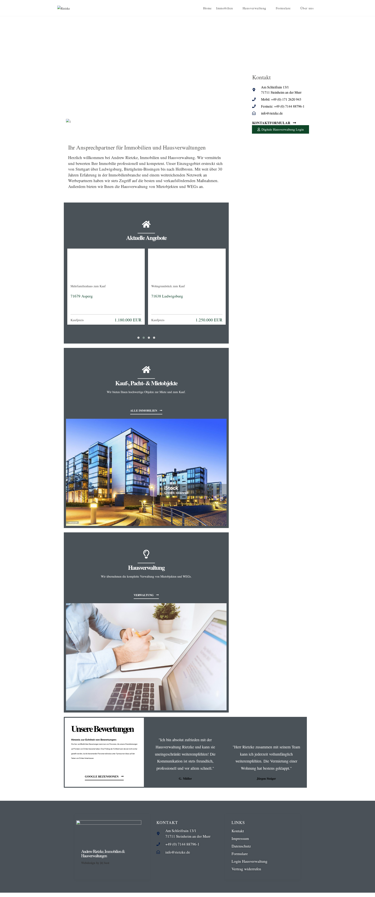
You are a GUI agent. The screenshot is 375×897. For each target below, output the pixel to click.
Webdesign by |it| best (95, 862)
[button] (138, 338)
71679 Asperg (82, 296)
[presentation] (144, 331)
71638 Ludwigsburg (167, 296)
